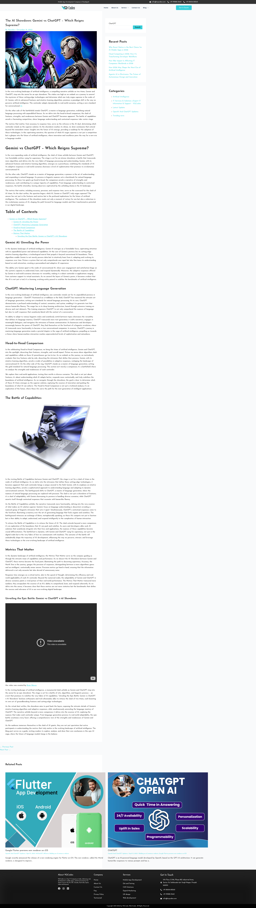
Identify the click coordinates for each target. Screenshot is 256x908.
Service (124, 7)
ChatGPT (112, 24)
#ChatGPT (39, 853)
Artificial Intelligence (121, 97)
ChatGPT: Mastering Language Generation (30, 225)
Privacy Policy (99, 894)
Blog (144, 7)
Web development (129, 898)
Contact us (136, 7)
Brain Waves (32, 685)
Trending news (118, 116)
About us (114, 7)
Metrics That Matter (21, 233)
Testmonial (98, 898)
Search (137, 27)
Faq (95, 891)
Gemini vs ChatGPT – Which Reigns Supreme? (27, 219)
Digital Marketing (129, 891)
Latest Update (119, 108)
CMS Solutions (128, 887)
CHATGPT (112, 851)
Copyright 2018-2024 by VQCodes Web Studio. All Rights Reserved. (128, 906)
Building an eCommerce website (59, 853)
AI (21, 106)
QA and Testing (128, 883)
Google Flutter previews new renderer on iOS (26, 851)
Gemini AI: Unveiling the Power (25, 222)
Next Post (5, 750)
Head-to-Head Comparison (24, 228)
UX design (126, 894)
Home (106, 7)
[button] (184, 7)
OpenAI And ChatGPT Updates (15, 853)
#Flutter (46, 853)
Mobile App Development (132, 880)
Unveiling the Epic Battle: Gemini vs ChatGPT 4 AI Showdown (42, 236)
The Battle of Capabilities (23, 230)
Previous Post (6, 747)
